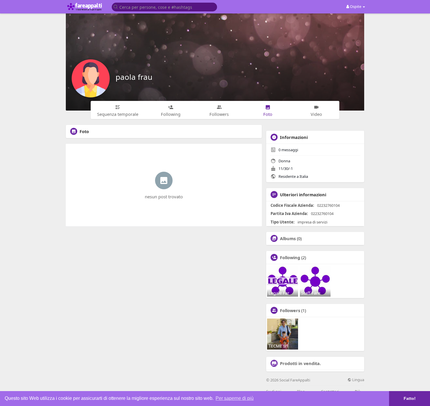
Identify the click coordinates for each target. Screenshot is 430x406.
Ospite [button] (355, 6)
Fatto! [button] (410, 398)
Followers (290, 310)
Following (290, 257)
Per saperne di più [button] (235, 398)
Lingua (357, 380)
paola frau (134, 77)
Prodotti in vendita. (300, 363)
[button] (164, 6)
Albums (288, 238)
